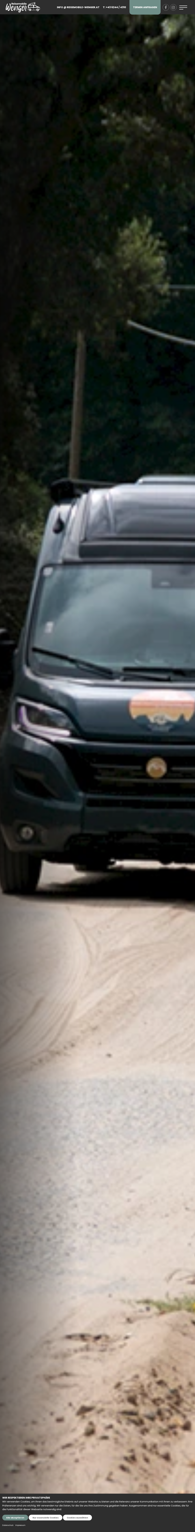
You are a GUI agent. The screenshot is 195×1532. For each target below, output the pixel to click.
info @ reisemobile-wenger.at (78, 7)
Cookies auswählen (77, 1517)
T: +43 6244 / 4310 (114, 7)
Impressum (20, 1525)
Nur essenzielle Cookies (46, 1517)
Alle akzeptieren (15, 1517)
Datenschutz (7, 1525)
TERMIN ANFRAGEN (145, 7)
